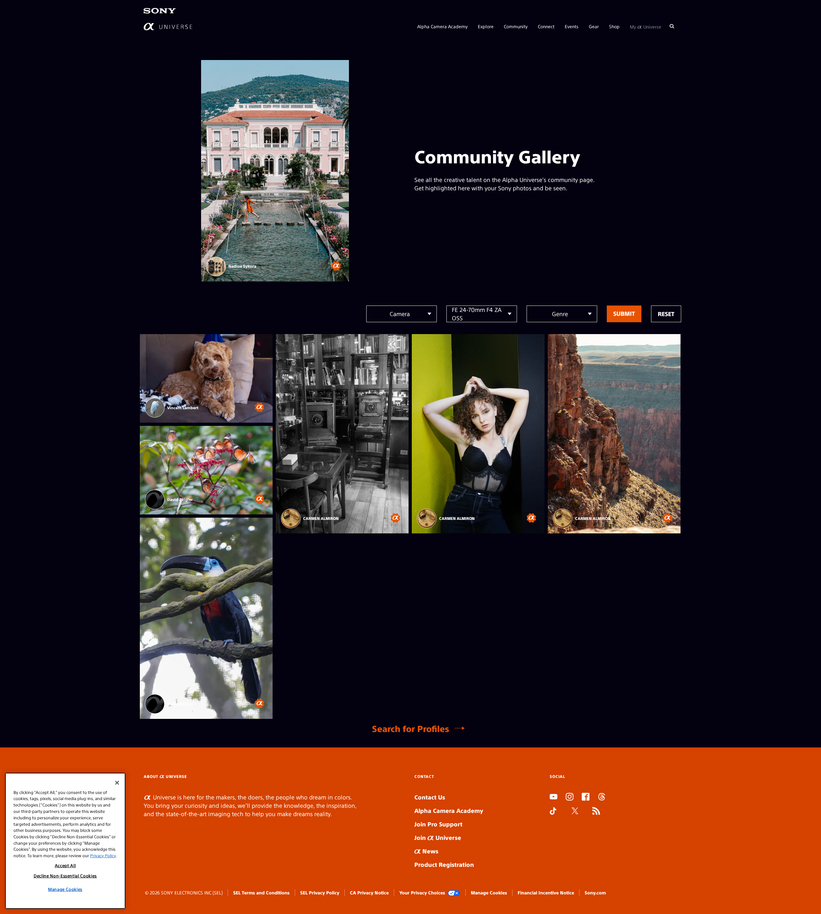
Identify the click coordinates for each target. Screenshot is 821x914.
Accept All (65, 865)
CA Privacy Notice (369, 892)
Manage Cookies (489, 892)
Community (516, 26)
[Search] (671, 26)
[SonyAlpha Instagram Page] (569, 797)
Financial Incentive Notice (546, 892)
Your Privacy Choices (422, 892)
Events (572, 26)
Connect (546, 26)
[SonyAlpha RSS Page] (596, 811)
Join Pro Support (438, 824)
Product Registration (444, 864)
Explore (486, 26)
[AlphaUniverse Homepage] (168, 26)
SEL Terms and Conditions (261, 892)
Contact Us (429, 797)
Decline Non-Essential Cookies (65, 875)
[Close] (117, 783)
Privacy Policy (103, 855)
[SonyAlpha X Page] (575, 811)
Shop (614, 26)
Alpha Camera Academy (442, 26)
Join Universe (437, 837)
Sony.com (595, 892)
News (429, 851)
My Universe (645, 26)
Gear (594, 26)
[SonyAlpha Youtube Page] (553, 797)
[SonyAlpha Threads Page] (601, 797)
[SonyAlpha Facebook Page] (585, 797)
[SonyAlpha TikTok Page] (553, 811)
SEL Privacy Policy (319, 892)
